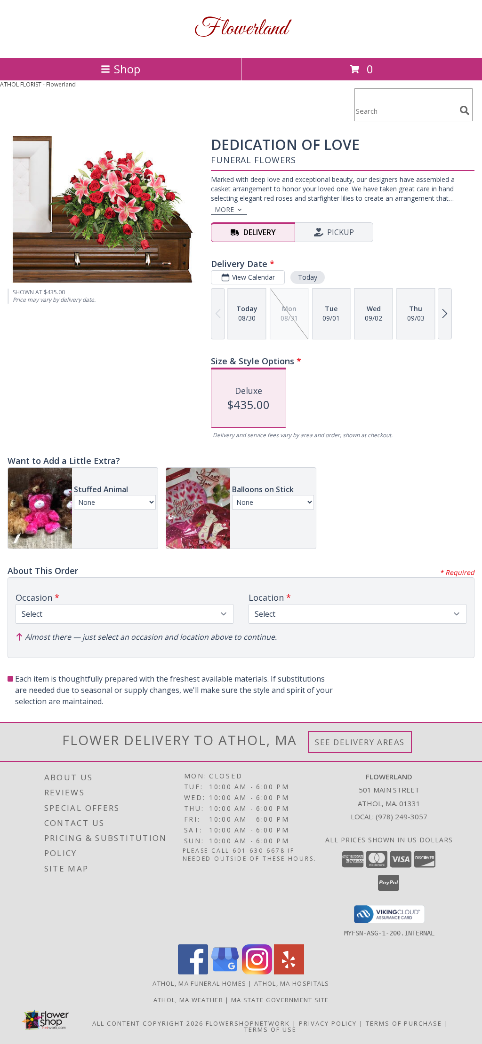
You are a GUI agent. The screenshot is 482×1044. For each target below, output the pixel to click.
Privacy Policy (328, 1023)
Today (307, 277)
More (224, 209)
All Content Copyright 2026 (147, 1023)
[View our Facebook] (193, 971)
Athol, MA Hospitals (291, 983)
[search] (464, 110)
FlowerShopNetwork (248, 1023)
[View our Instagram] (257, 971)
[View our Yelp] (289, 971)
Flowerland (241, 29)
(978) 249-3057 (401, 816)
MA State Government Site (280, 1000)
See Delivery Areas (360, 742)
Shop (127, 69)
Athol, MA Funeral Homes (199, 983)
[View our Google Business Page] (225, 971)
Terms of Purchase (404, 1023)
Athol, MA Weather (188, 1000)
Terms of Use (270, 1029)
